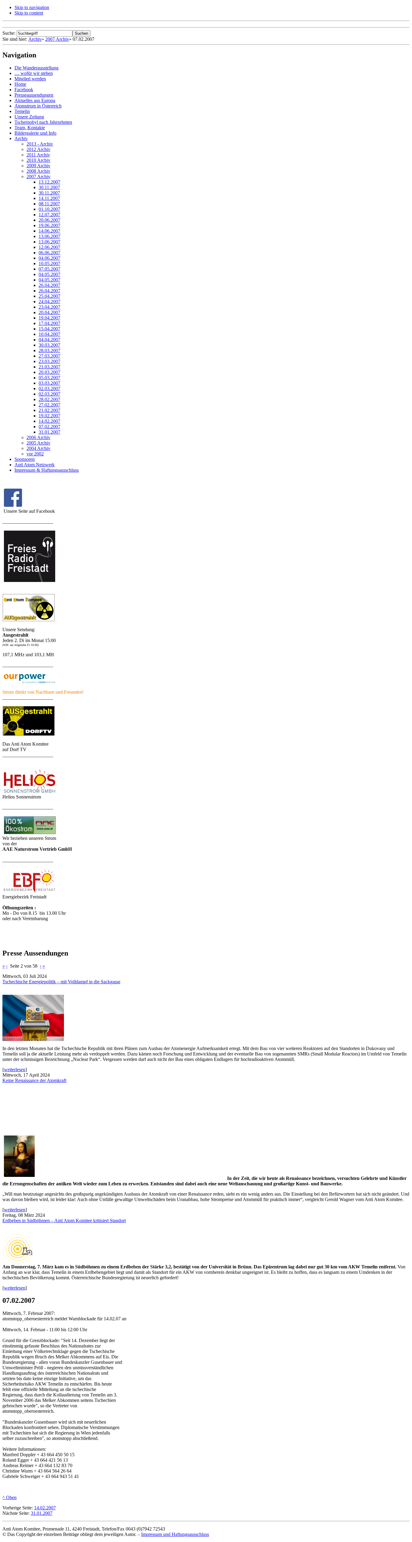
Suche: (9, 33)
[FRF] (28, 619)
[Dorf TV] (28, 734)
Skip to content (28, 12)
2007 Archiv (57, 39)
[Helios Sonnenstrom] (29, 792)
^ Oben (9, 1497)
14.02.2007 (45, 1507)
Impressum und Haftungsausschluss (175, 1534)
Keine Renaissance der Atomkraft (34, 1080)
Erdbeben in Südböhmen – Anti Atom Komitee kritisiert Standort (64, 1220)
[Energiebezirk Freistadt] (29, 892)
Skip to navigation (31, 7)
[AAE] (29, 834)
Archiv (35, 39)
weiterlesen (14, 1069)
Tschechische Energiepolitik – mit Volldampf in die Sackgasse (61, 981)
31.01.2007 (41, 1513)
